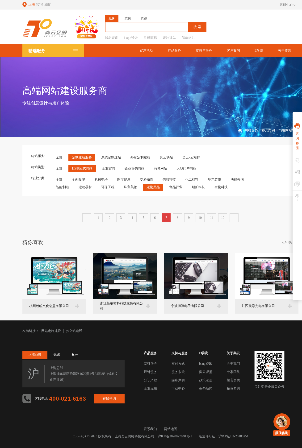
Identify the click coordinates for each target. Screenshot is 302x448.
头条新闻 (205, 388)
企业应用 (150, 388)
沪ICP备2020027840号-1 (175, 436)
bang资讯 (205, 363)
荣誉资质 (233, 380)
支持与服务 (204, 50)
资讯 (144, 18)
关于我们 (233, 363)
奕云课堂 (205, 372)
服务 (112, 18)
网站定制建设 (51, 331)
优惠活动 (146, 50)
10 (200, 218)
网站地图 (170, 429)
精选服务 (36, 50)
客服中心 (286, 5)
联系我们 (150, 429)
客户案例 (233, 50)
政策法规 (205, 380)
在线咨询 (109, 398)
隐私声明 (178, 380)
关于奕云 (284, 50)
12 (222, 218)
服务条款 (178, 372)
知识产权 (150, 380)
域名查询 (111, 38)
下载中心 (178, 388)
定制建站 (169, 38)
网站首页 (251, 130)
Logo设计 (131, 38)
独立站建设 (74, 331)
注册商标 (150, 38)
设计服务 (150, 372)
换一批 (293, 242)
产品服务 (174, 50)
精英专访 (233, 388)
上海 (39, 4)
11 (211, 218)
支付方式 (178, 363)
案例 (128, 18)
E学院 (259, 50)
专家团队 (233, 372)
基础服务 (150, 363)
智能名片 (188, 38)
